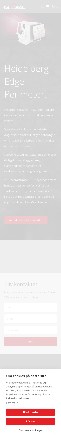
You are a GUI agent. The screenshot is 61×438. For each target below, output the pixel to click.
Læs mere (12, 403)
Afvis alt (30, 421)
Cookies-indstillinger (30, 430)
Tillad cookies (30, 412)
